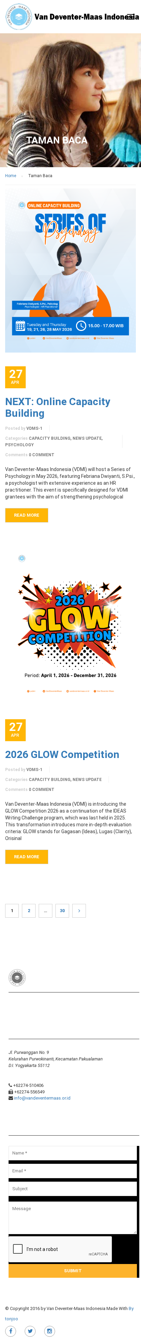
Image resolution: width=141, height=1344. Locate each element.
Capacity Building (49, 438)
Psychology (19, 445)
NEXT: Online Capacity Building (57, 407)
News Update (87, 438)
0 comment (41, 454)
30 (62, 910)
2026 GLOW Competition (62, 754)
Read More (26, 515)
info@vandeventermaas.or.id (42, 1098)
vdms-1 (34, 428)
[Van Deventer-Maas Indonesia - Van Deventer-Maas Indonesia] (73, 18)
